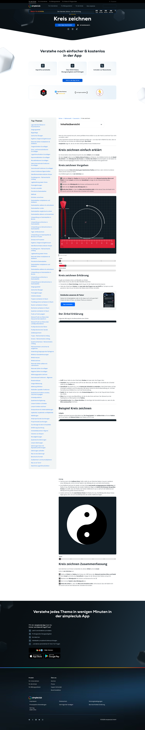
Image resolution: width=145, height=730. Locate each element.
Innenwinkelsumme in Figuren (39, 431)
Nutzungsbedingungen (95, 701)
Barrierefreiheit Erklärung (97, 704)
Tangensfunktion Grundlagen (39, 146)
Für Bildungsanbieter (54, 1)
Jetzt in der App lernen (72, 80)
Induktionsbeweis (36, 296)
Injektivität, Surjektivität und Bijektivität (42, 412)
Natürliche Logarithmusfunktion (40, 466)
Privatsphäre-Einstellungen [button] (37, 704)
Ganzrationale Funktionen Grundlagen (42, 168)
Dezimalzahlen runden (37, 208)
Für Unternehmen (42, 1)
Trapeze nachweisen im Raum (39, 299)
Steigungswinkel (35, 129)
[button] (112, 1)
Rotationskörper (35, 380)
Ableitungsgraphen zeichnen (39, 374)
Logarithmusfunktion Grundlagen (40, 154)
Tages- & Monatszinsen (37, 232)
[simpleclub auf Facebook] (29, 720)
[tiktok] (68, 29)
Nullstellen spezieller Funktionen (40, 389)
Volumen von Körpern (37, 434)
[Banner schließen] (115, 10)
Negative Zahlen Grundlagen (39, 371)
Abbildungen (34, 415)
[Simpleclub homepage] (34, 6)
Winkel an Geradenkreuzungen (40, 354)
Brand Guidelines (56, 690)
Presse (53, 684)
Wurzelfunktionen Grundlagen (39, 160)
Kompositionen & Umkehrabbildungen (42, 409)
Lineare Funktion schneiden (39, 403)
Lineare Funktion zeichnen (38, 406)
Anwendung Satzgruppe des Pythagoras (42, 351)
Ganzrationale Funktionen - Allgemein (41, 377)
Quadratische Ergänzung (38, 400)
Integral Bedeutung (36, 383)
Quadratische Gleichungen (38, 440)
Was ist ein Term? (36, 463)
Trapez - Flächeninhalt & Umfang (40, 336)
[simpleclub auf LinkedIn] (36, 720)
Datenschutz (63, 701)
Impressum (32, 701)
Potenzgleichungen (36, 185)
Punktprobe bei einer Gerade (39, 330)
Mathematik (67, 118)
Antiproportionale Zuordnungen (40, 418)
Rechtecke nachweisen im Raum (40, 308)
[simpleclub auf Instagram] (42, 720)
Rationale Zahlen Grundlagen (39, 368)
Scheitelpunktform (36, 397)
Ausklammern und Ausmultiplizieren (41, 460)
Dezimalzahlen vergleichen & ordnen (41, 211)
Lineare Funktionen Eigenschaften (40, 171)
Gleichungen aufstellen (37, 450)
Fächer (61, 118)
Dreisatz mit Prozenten (37, 239)
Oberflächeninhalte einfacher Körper (41, 174)
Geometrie (76, 118)
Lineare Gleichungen (37, 443)
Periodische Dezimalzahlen (38, 191)
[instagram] (72, 29)
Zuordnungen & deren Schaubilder (41, 424)
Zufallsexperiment (36, 333)
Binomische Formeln (37, 457)
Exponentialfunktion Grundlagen (40, 157)
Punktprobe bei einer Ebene (39, 327)
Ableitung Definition (36, 386)
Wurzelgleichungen (36, 437)
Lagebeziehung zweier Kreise (39, 182)
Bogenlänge (34, 132)
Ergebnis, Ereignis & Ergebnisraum (41, 139)
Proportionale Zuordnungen (39, 421)
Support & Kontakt (56, 687)
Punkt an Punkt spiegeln (38, 314)
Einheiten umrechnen (37, 197)
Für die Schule (32, 1)
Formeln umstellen (36, 188)
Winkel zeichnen (35, 360)
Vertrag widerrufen (32, 709)
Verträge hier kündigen (66, 704)
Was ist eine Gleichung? (37, 454)
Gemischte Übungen (37, 135)
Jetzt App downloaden (65, 25)
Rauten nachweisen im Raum (39, 305)
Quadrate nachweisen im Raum (40, 311)
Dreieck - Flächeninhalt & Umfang (40, 339)
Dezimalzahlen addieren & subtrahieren (42, 205)
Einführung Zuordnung (37, 428)
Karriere (53, 681)
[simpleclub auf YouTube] (39, 720)
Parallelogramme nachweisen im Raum (42, 302)
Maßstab (33, 194)
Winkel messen (35, 357)
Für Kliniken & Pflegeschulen (69, 1)
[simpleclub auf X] (32, 720)
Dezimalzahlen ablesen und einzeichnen (42, 214)
